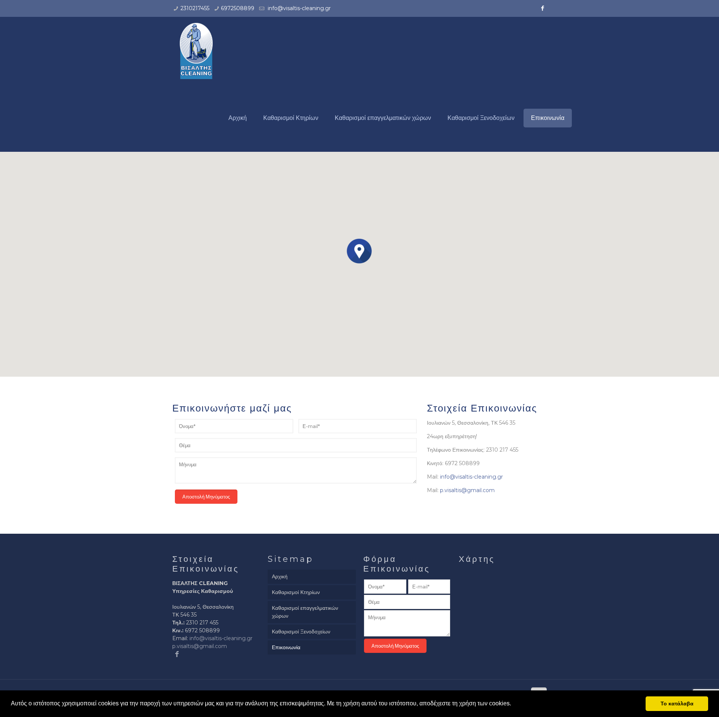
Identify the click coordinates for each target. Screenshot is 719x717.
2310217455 (194, 8)
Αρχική (280, 576)
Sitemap (290, 559)
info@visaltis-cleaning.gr (298, 8)
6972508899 (237, 8)
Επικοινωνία (286, 647)
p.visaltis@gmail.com (467, 490)
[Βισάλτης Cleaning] (196, 50)
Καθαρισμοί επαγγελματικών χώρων (305, 612)
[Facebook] (543, 8)
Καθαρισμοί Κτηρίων (296, 592)
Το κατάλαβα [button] (677, 704)
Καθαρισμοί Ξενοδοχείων (301, 631)
